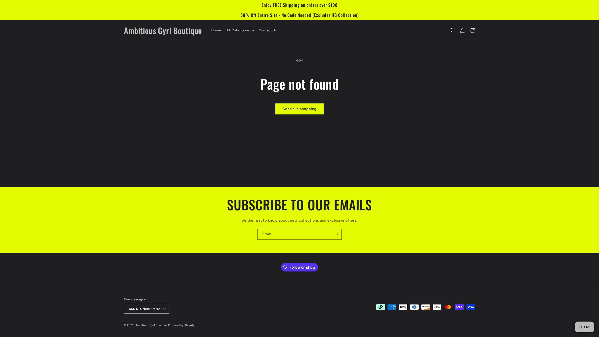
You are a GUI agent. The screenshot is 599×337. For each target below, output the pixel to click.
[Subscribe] (336, 234)
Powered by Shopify (181, 325)
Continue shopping (299, 109)
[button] (240, 30)
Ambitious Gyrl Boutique (151, 325)
